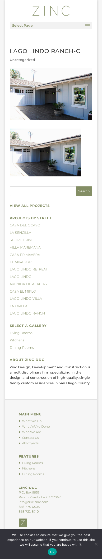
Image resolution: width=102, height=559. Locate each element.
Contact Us (30, 437)
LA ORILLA (18, 306)
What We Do (32, 421)
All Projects (30, 443)
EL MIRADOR (21, 262)
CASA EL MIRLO (23, 291)
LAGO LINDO (21, 277)
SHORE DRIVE (21, 240)
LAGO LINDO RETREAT (29, 269)
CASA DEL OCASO (25, 225)
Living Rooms (21, 333)
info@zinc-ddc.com (33, 502)
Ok (52, 552)
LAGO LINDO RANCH (27, 313)
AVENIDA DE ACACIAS (28, 284)
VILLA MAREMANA (25, 247)
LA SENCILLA (20, 232)
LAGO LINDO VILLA (26, 298)
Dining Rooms (22, 347)
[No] (96, 544)
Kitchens (17, 340)
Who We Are (31, 432)
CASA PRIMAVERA (25, 255)
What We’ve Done (36, 426)
